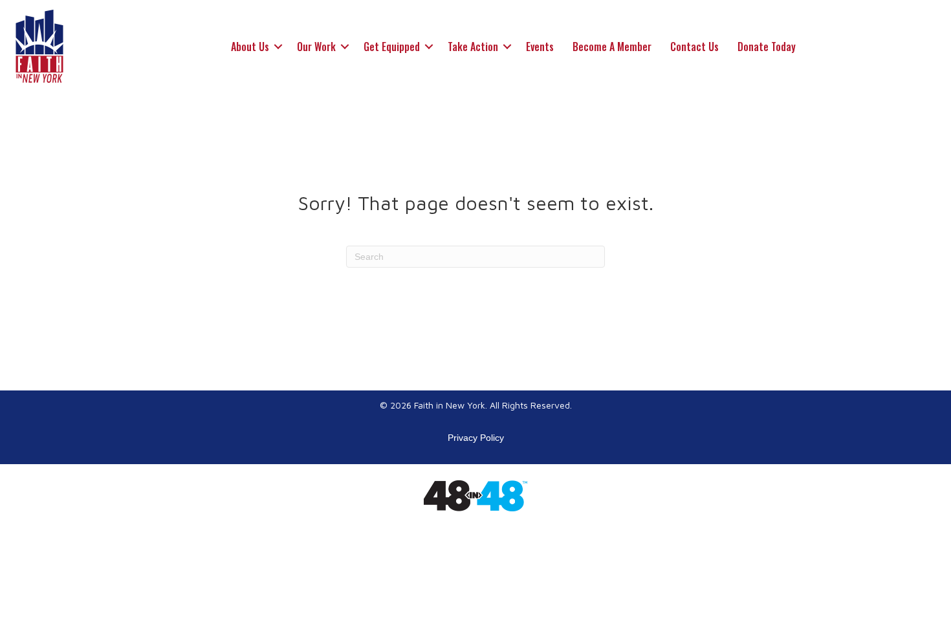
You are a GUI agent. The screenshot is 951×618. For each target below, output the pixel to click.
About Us (250, 46)
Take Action (473, 46)
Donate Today (767, 46)
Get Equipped (392, 46)
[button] (278, 46)
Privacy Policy (476, 437)
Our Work (316, 46)
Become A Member (612, 46)
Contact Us (694, 46)
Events (540, 46)
